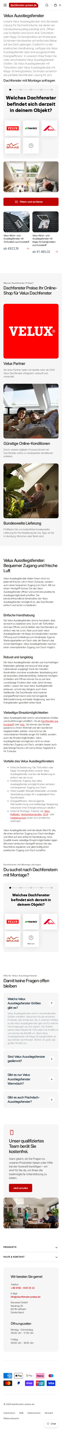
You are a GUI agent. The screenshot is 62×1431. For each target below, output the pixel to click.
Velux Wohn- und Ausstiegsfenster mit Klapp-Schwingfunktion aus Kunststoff (43, 240)
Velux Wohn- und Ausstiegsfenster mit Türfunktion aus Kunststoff (16, 238)
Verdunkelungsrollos (31, 814)
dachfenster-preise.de (23, 1404)
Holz (22, 724)
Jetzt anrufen (20, 1188)
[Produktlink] (16, 232)
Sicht (45, 814)
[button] (5, 5)
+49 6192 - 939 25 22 (23, 1288)
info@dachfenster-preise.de (25, 1296)
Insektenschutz (18, 817)
